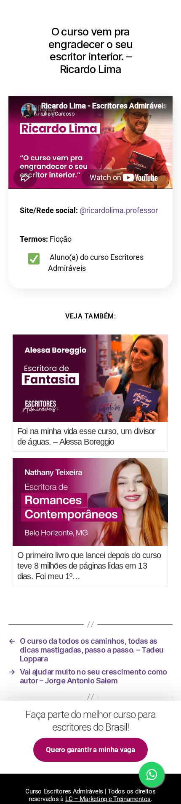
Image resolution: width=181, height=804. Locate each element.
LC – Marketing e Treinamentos (108, 799)
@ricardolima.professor (119, 210)
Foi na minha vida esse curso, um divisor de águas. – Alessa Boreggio (86, 436)
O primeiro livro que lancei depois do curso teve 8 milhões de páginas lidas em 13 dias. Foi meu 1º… (89, 565)
